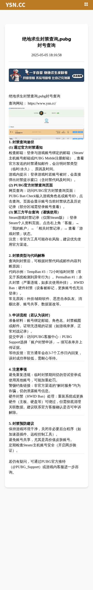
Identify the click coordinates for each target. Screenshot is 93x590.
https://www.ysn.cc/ (42, 103)
